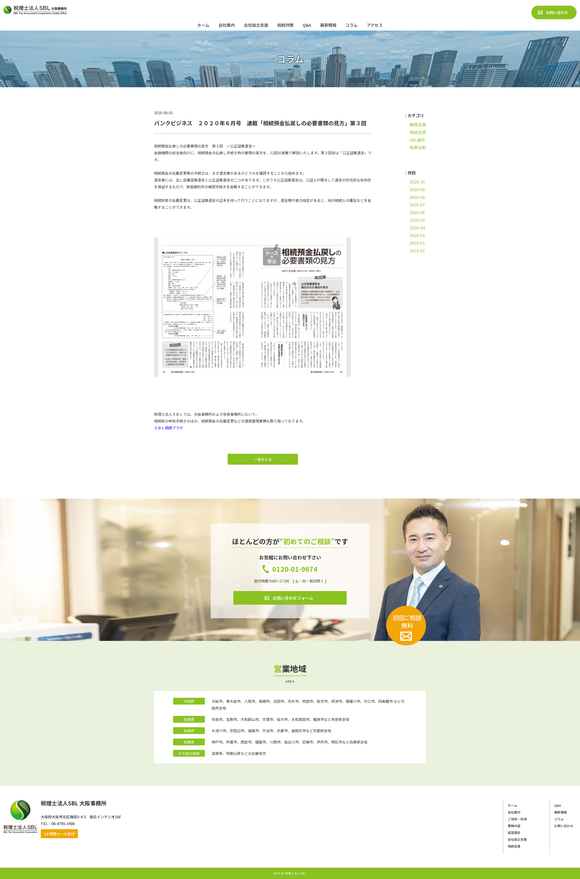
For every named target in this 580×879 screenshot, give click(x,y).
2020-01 (417, 243)
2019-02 (417, 251)
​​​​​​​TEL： (46, 823)
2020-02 (417, 235)
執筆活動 (418, 147)
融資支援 (418, 124)
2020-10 (417, 182)
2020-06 (417, 212)
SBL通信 (417, 140)
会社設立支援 (517, 839)
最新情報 (560, 812)
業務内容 (514, 825)
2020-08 (417, 197)
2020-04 (417, 228)
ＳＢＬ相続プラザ (168, 427)
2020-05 (417, 220)
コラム (559, 819)
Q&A (557, 805)
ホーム (512, 805)
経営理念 (514, 832)
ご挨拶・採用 (517, 819)
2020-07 (417, 205)
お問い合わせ (563, 825)
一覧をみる (263, 459)
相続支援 (418, 132)
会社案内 (514, 812)
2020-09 (417, 189)
